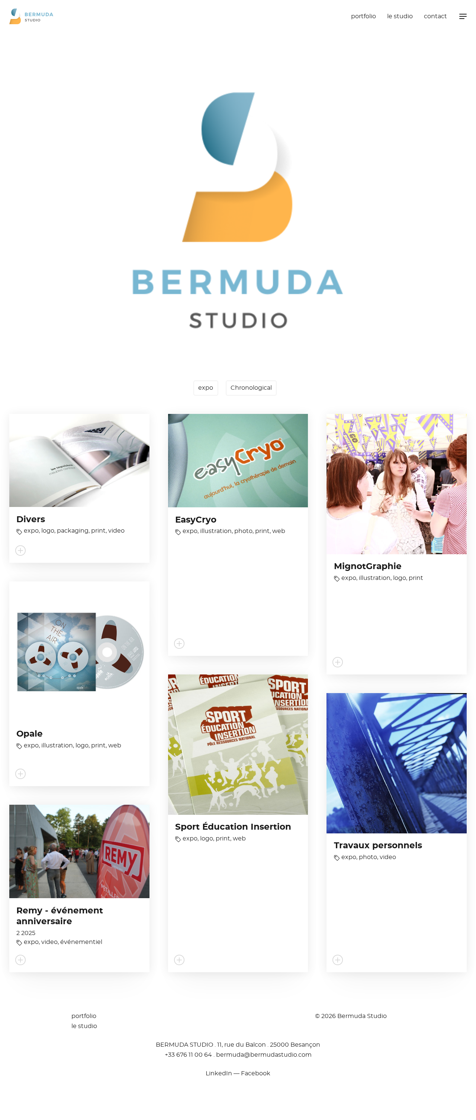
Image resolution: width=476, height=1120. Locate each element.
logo (47, 531)
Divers (30, 520)
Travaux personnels (378, 846)
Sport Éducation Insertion (233, 827)
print (98, 531)
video (116, 531)
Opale (29, 734)
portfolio (363, 16)
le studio (400, 16)
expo (205, 388)
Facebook (255, 1073)
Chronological (251, 388)
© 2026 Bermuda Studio (351, 1016)
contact (435, 16)
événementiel (81, 942)
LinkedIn (219, 1073)
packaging (73, 531)
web (278, 531)
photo (243, 531)
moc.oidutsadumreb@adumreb (264, 1055)
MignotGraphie (368, 566)
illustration (216, 531)
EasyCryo (195, 520)
